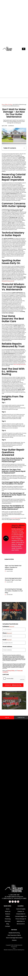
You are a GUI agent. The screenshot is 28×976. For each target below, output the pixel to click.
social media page (15, 518)
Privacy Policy (14, 946)
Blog (6, 104)
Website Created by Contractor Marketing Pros (14, 949)
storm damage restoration (19, 364)
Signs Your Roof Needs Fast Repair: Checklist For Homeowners (13, 567)
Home (3, 104)
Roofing (10, 104)
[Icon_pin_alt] (15, 902)
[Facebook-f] (10, 902)
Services (14, 930)
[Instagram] (13, 902)
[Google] (18, 902)
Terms (14, 948)
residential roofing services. (8, 281)
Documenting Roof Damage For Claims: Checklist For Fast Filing (14, 591)
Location (21, 906)
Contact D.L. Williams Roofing (13, 685)
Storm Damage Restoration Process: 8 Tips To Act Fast (13, 579)
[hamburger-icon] (23, 49)
